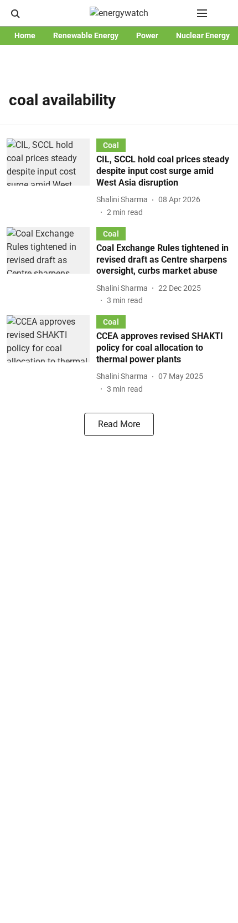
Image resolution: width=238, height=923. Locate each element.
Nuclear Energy (203, 35)
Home (24, 35)
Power (147, 35)
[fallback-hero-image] (51, 178)
